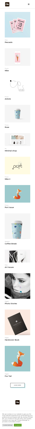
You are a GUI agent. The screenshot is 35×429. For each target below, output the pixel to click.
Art (5, 148)
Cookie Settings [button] (7, 425)
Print (6, 40)
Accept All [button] (18, 425)
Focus (6, 68)
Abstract (7, 241)
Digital (6, 301)
